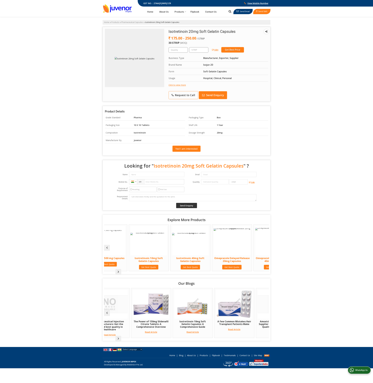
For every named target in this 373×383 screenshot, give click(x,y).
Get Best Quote (124, 267)
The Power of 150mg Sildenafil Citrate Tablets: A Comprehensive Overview (124, 324)
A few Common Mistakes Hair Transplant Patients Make (208, 323)
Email (197, 174)
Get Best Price (232, 49)
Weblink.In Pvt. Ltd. (135, 364)
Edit (216, 49)
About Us (164, 12)
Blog (181, 355)
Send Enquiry (214, 95)
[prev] (107, 248)
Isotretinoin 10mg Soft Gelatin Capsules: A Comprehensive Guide (166, 324)
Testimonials (230, 355)
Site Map (258, 355)
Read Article (125, 332)
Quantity (196, 182)
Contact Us (211, 12)
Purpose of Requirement (122, 189)
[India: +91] (133, 181)
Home (150, 12)
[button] (257, 3)
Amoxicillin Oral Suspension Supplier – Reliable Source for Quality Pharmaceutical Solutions (250, 325)
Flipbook (194, 12)
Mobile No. (123, 182)
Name (125, 174)
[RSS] (266, 355)
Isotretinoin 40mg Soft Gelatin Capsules (166, 259)
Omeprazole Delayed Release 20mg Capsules (208, 259)
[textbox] (198, 50)
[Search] (229, 11)
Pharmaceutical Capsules (132, 22)
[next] (118, 272)
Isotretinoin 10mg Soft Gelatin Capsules (125, 259)
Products (179, 12)
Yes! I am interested (186, 148)
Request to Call (184, 95)
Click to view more (177, 85)
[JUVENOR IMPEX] (117, 8)
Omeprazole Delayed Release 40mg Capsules (249, 259)
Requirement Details (122, 198)
